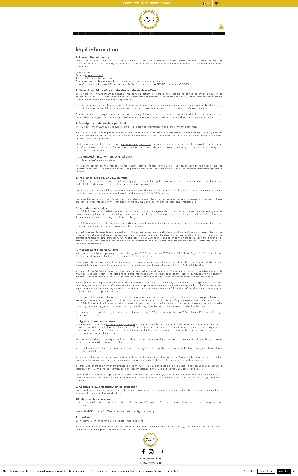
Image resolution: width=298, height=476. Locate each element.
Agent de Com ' (94, 75)
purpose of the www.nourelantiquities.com (103, 126)
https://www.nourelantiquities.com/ (95, 63)
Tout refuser (266, 471)
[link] (221, 26)
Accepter (283, 471)
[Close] (294, 471)
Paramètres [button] (249, 471)
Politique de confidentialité (166, 471)
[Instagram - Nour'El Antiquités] (151, 451)
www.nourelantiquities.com (110, 93)
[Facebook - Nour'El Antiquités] (143, 451)
